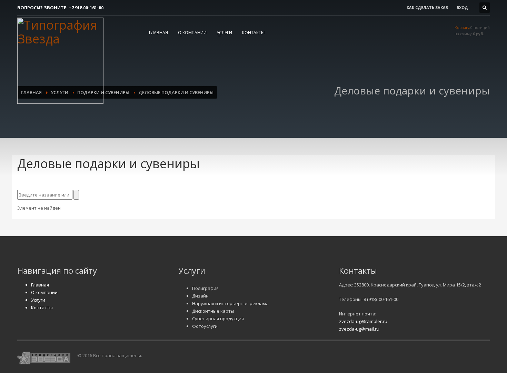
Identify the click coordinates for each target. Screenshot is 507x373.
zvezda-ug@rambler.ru (363, 321)
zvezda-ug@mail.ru (359, 329)
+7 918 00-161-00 (86, 7)
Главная (158, 33)
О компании (192, 33)
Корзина (462, 27)
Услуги (224, 33)
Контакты (253, 33)
